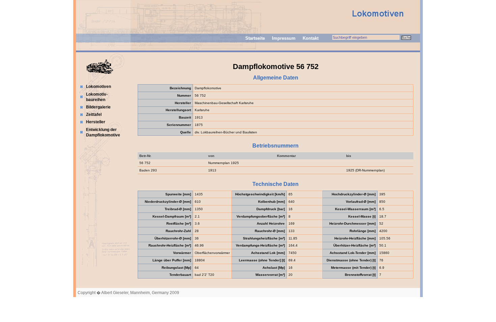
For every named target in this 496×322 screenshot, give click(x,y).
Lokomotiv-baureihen (97, 97)
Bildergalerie (98, 107)
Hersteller (95, 122)
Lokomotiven (98, 86)
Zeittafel (94, 114)
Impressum (284, 38)
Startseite (255, 38)
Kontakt (311, 38)
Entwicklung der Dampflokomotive (103, 132)
